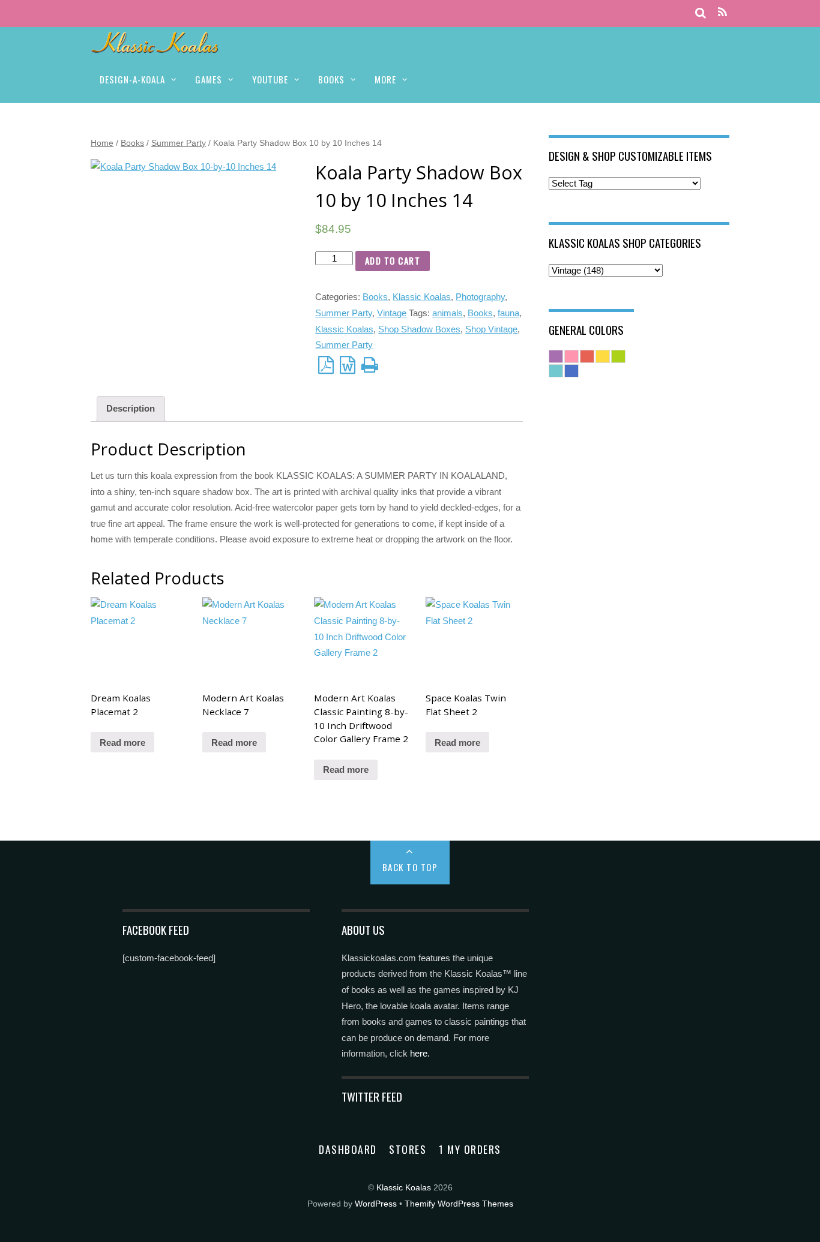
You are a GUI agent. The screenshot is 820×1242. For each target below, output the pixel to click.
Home (102, 143)
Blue (571, 370)
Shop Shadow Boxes (419, 329)
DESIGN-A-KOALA (132, 79)
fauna (508, 313)
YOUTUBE (270, 79)
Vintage (391, 313)
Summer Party (178, 143)
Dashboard (348, 1149)
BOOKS (331, 79)
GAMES (208, 79)
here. (420, 1053)
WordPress (376, 1203)
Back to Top (410, 867)
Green (618, 356)
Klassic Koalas (422, 297)
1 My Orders (470, 1149)
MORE (385, 79)
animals (447, 313)
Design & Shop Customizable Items (630, 155)
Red (587, 356)
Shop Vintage (491, 329)
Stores (407, 1149)
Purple (556, 356)
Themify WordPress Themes (459, 1203)
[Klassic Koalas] (155, 46)
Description (130, 408)
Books (132, 143)
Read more (122, 742)
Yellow (602, 356)
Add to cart (393, 260)
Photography (480, 297)
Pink (571, 356)
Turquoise (556, 370)
